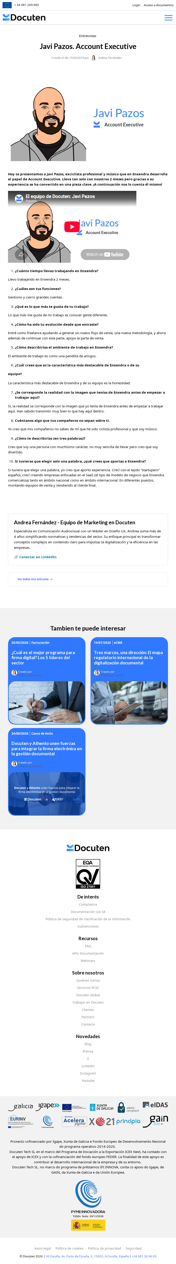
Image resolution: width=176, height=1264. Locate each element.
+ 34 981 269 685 (26, 5)
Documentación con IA (88, 911)
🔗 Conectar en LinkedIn (35, 557)
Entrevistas (87, 35)
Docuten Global (88, 995)
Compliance (88, 904)
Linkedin (88, 1066)
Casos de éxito (42, 733)
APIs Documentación (88, 953)
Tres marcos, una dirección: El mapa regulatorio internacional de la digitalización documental (128, 657)
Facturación (40, 643)
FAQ (88, 946)
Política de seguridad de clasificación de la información (88, 919)
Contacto (88, 1024)
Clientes (88, 1009)
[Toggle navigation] (169, 18)
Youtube (88, 1080)
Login (136, 5)
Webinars (88, 960)
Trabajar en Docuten (88, 1002)
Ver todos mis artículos (33, 579)
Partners (88, 1017)
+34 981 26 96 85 (144, 1256)
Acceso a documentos (158, 5)
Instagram (88, 1073)
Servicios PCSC (88, 987)
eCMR (118, 643)
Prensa (88, 1051)
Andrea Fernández (110, 58)
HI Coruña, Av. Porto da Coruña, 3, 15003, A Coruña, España (87, 1256)
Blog (88, 1044)
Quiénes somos (88, 980)
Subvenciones (88, 926)
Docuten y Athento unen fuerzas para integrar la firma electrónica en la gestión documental (46, 748)
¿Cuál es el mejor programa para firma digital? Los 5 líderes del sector (43, 657)
